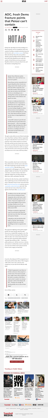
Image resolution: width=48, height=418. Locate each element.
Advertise (22, 408)
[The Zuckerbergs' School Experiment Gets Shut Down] (38, 139)
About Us (7, 408)
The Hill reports (21, 189)
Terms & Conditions (28, 408)
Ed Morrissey (9, 27)
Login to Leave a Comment (17, 361)
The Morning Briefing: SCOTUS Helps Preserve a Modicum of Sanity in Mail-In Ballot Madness (39, 393)
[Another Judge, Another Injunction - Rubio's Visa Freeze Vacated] (38, 158)
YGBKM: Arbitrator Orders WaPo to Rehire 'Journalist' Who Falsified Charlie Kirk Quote (38, 206)
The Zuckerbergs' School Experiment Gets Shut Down (38, 146)
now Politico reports (18, 53)
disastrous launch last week (13, 184)
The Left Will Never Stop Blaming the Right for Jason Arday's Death (38, 88)
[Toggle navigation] (1, 1)
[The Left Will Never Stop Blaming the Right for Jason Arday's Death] (38, 80)
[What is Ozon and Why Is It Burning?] (38, 220)
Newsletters (19, 408)
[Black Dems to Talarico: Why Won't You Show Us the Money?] (38, 101)
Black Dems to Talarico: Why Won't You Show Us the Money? (37, 108)
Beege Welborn (36, 171)
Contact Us (39, 408)
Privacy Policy (34, 408)
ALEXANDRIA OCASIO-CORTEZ (14, 298)
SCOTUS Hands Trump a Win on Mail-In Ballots (39, 60)
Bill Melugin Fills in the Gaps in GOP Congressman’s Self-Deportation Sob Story (18, 392)
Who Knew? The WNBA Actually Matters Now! (39, 50)
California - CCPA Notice (24, 409)
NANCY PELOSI (25, 298)
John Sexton (35, 93)
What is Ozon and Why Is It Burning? (38, 226)
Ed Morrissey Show (13, 408)
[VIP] (45, 1)
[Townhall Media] (8, 414)
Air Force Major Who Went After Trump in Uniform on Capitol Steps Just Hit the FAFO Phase (29, 393)
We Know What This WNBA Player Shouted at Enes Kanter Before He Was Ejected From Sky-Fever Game (8, 393)
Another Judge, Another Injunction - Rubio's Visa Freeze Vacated (37, 166)
